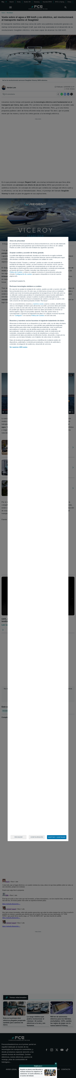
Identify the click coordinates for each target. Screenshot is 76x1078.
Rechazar (18, 837)
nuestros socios (38, 304)
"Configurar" (18, 315)
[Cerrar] (56, 1063)
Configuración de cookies (23, 274)
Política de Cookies (16, 272)
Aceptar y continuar (56, 837)
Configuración (37, 837)
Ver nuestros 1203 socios (18, 347)
